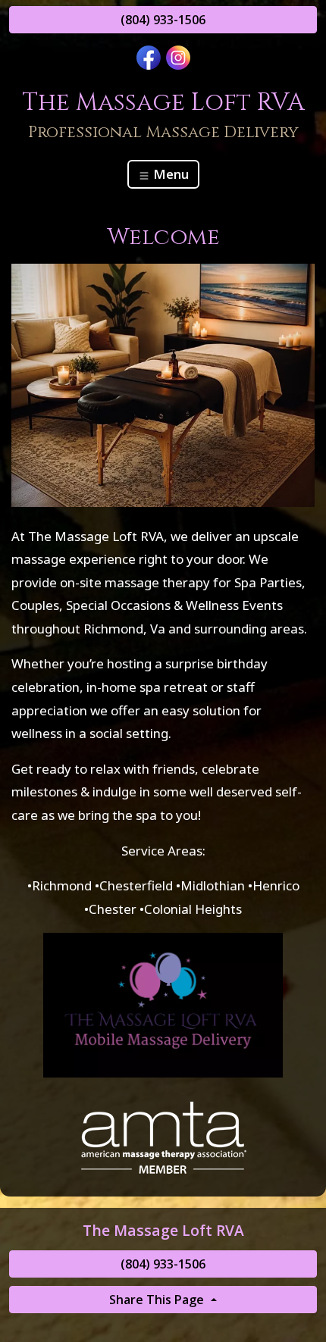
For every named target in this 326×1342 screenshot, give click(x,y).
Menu (169, 174)
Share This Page (158, 1299)
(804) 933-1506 (163, 19)
